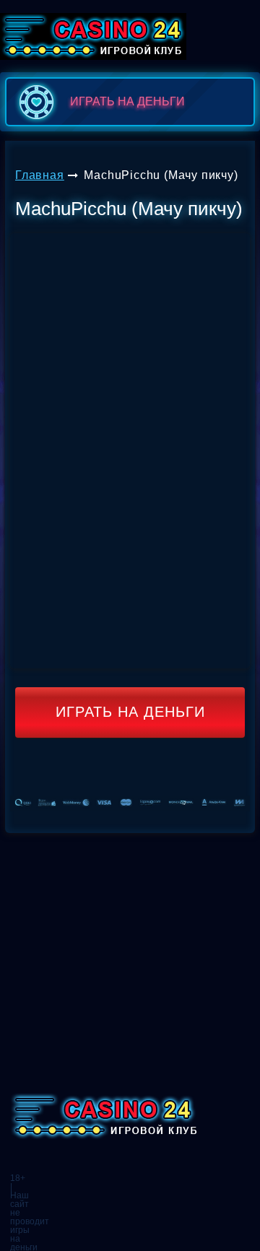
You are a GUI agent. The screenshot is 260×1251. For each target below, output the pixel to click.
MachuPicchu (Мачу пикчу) (161, 175)
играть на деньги (127, 101)
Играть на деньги (130, 712)
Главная (39, 175)
